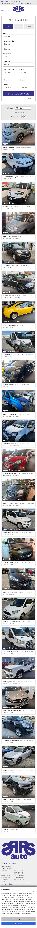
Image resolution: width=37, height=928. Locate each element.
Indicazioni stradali (7, 884)
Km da (5, 77)
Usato (8, 26)
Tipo (4, 33)
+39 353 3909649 (19, 879)
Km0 (18, 26)
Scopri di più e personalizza (18, 919)
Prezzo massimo (8, 69)
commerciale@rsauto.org (13, 1)
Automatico (24, 87)
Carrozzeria (6, 61)
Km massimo (23, 77)
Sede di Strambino (9, 863)
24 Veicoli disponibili (18, 94)
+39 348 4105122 (26, 3)
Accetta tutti (18, 923)
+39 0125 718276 (9, 3)
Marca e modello (8, 41)
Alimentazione (7, 54)
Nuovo (29, 26)
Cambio (5, 84)
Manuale (8, 87)
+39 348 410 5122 (19, 875)
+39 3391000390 (18, 877)
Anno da (21, 69)
